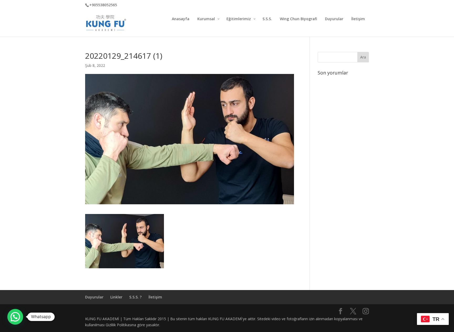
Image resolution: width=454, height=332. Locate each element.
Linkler (116, 296)
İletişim (155, 296)
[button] (15, 317)
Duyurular (94, 296)
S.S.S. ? (135, 296)
